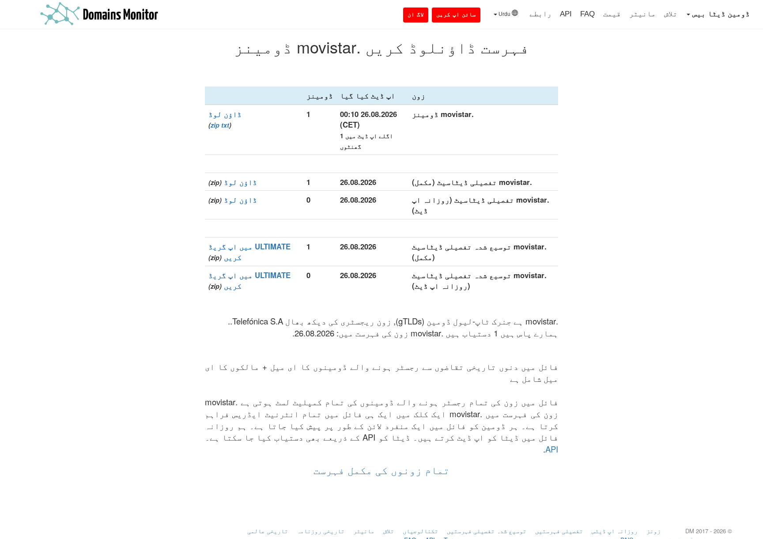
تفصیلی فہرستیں (559, 530)
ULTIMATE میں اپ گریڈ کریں (249, 251)
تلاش (670, 14)
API (566, 14)
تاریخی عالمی (267, 530)
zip (215, 125)
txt (225, 125)
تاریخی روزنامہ (320, 530)
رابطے (540, 14)
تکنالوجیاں (420, 530)
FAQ (587, 14)
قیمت (612, 14)
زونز (653, 530)
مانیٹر (642, 14)
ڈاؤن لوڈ (225, 114)
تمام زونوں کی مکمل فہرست (381, 469)
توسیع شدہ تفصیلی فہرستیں (486, 530)
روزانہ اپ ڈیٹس (615, 530)
